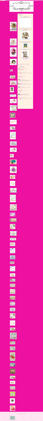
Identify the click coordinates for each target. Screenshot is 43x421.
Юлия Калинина (21, 83)
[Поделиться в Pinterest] (28, 64)
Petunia (20, 79)
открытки (11, 35)
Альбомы (10, 33)
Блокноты (12, 34)
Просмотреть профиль (12, 72)
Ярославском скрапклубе (22, 41)
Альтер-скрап (14, 33)
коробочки (14, 34)
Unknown (20, 72)
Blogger (24, 413)
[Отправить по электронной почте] (26, 64)
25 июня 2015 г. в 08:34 (24, 97)
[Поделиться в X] (27, 64)
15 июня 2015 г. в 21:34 (25, 83)
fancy (20, 86)
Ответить (20, 70)
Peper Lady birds (20, 49)
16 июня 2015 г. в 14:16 (23, 86)
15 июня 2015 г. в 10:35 (23, 79)
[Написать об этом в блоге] (26, 64)
